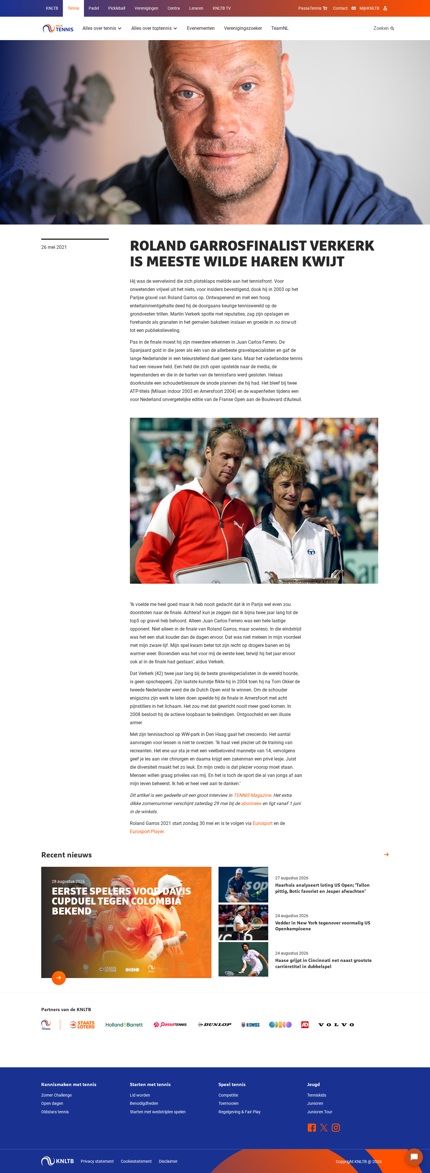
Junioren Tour (319, 1111)
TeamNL (280, 28)
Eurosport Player (147, 831)
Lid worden (140, 1095)
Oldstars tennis (55, 1111)
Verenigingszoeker (243, 28)
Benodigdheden (144, 1103)
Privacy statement (97, 1161)
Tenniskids (316, 1095)
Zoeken (381, 28)
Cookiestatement (136, 1161)
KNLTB (52, 8)
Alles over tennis (99, 28)
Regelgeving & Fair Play (240, 1111)
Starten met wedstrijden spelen (158, 1111)
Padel (94, 8)
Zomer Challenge (56, 1095)
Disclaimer (168, 1161)
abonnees (251, 803)
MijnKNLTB (369, 8)
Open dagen (52, 1103)
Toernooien (229, 1103)
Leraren (196, 8)
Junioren (315, 1103)
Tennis (73, 8)
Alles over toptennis (151, 28)
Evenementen (201, 28)
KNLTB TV (222, 8)
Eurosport (263, 823)
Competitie (228, 1095)
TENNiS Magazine (252, 795)
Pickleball (116, 8)
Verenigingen (146, 8)
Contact (340, 8)
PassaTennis (309, 8)
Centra (174, 8)
